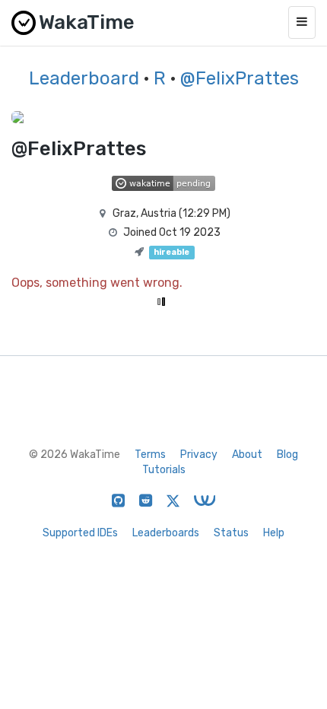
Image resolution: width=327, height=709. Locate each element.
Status (231, 532)
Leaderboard (84, 78)
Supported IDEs (80, 532)
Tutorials (164, 469)
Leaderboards (165, 532)
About (247, 454)
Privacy (198, 454)
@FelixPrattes (239, 78)
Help (273, 532)
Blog (287, 454)
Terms (150, 454)
